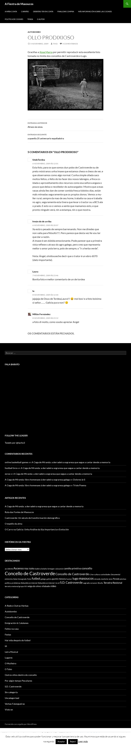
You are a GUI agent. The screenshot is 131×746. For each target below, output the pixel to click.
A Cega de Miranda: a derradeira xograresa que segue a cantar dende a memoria (71, 462)
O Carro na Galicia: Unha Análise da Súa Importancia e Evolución (37, 529)
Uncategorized (12, 698)
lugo (75, 578)
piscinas (123, 579)
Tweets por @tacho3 (15, 442)
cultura (97, 574)
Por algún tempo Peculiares (18, 680)
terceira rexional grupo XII (16, 586)
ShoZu (100, 583)
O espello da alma (13, 523)
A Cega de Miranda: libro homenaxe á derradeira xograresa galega (37, 479)
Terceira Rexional (113, 582)
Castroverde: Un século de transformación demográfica (32, 518)
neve (110, 579)
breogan (51, 568)
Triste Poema (79, 485)
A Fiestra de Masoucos (19, 4)
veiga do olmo (34, 586)
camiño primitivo (72, 568)
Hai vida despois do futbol (18, 640)
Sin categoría (11, 692)
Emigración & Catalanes (16, 623)
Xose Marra (46, 52)
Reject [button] (73, 741)
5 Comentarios (70, 43)
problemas (16, 583)
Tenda (30, 19)
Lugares (8, 657)
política (8, 583)
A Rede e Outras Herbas (16, 605)
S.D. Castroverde (71, 582)
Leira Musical (11, 651)
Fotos (29, 579)
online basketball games (16, 462)
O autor (41, 19)
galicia (49, 579)
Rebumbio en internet (29, 583)
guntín (55, 578)
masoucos (86, 578)
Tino (55, 43)
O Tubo (8, 669)
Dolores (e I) (79, 479)
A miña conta (11, 11)
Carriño (25, 11)
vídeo (53, 586)
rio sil (57, 583)
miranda (97, 579)
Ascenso (18, 568)
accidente (9, 568)
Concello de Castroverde (30, 573)
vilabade (46, 586)
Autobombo (34, 32)
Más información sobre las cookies (95, 11)
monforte (104, 579)
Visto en (9, 709)
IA (6, 646)
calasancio (59, 569)
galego (43, 579)
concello (87, 568)
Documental (115, 574)
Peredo (116, 579)
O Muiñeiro (10, 663)
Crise (91, 574)
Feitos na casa (12, 628)
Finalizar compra (65, 11)
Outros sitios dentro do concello (21, 675)
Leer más (83, 741)
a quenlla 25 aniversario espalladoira (46, 136)
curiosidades (105, 574)
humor (69, 579)
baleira (38, 568)
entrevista (9, 579)
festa (15, 579)
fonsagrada (22, 579)
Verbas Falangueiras (15, 703)
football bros (11, 468)
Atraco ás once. (37, 125)
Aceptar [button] (61, 741)
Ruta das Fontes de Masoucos (19, 512)
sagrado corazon (90, 583)
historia (62, 579)
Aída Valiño (29, 568)
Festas (8, 634)
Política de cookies (14, 19)
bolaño (44, 568)
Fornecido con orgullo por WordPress (21, 724)
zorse (7, 473)
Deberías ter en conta (43, 11)
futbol (36, 578)
